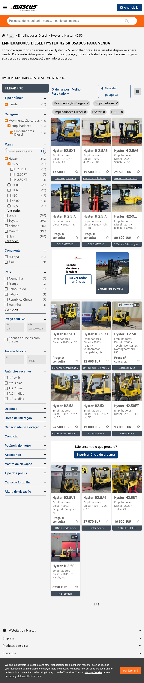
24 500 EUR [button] (61, 427)
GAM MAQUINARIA (65, 178)
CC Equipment (96, 433)
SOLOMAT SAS (65, 244)
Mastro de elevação (18, 464)
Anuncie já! (131, 7)
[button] (25, 88)
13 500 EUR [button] (61, 172)
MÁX (30, 325)
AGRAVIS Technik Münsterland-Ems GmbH (106, 178)
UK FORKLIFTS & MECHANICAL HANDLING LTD (109, 367)
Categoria (12, 114)
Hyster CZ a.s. (96, 528)
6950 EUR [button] (59, 587)
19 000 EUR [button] (91, 427)
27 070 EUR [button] (91, 521)
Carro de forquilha (18, 482)
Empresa (8, 638)
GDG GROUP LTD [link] (127, 528)
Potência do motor (18, 445)
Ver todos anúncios (79, 280)
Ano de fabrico (15, 351)
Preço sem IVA (15, 318)
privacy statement (18, 676)
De (7, 357)
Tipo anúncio (14, 98)
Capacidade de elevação (22, 427)
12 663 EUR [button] (91, 361)
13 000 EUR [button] (122, 427)
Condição (12, 436)
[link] (65, 132)
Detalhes (11, 408)
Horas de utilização (18, 418)
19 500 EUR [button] (91, 172)
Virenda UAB (127, 433)
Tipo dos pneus (16, 473)
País (8, 272)
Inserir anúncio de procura (96, 454)
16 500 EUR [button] (122, 521)
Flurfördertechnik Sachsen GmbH (70, 367)
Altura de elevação (18, 491)
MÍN (7, 325)
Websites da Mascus (22, 630)
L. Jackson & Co (127, 367)
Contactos (9, 653)
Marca (9, 144)
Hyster (55, 35)
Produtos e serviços (15, 646)
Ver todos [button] (14, 211)
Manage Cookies (93, 672)
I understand (130, 670)
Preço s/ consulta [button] (58, 236)
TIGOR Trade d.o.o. (65, 528)
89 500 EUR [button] (122, 238)
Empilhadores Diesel (32, 35)
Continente (12, 250)
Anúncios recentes (18, 371)
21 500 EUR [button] (122, 172)
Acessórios (13, 454)
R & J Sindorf (65, 593)
